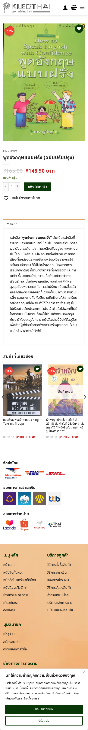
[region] (44, 699)
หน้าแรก (9, 564)
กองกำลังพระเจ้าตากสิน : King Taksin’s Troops (21, 422)
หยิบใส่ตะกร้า (37, 186)
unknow (10, 151)
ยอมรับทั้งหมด (44, 709)
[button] (74, 7)
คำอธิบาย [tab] (12, 224)
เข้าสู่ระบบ (9, 634)
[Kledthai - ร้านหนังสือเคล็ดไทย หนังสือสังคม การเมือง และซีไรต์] (26, 7)
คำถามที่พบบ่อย (58, 595)
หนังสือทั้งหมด (13, 572)
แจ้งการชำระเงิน (58, 580)
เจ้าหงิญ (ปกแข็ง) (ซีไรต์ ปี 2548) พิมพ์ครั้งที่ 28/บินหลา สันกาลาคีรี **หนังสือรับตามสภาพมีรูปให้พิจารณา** (65, 425)
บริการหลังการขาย (59, 602)
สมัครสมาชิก (12, 641)
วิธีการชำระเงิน (57, 572)
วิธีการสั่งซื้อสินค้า (59, 564)
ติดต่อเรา (9, 610)
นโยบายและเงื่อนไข (60, 610)
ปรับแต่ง (44, 720)
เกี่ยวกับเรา (10, 602)
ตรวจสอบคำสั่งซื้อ (15, 649)
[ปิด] (83, 672)
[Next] (84, 405)
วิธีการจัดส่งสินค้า (59, 587)
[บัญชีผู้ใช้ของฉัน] (65, 7)
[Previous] (3, 405)
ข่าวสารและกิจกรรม (16, 595)
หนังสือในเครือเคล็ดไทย (19, 580)
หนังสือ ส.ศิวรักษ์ (15, 587)
